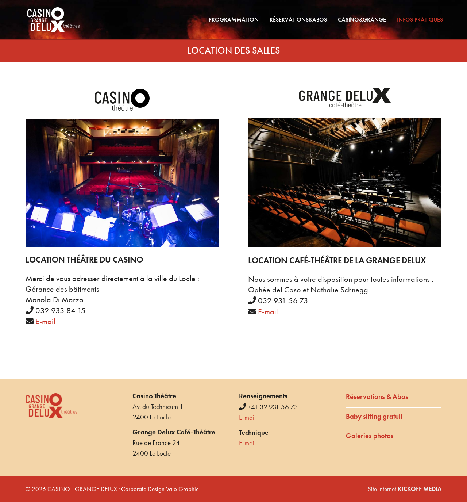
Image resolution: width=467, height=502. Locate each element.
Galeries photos (370, 436)
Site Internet (404, 489)
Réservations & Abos (377, 396)
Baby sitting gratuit (374, 416)
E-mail (45, 321)
